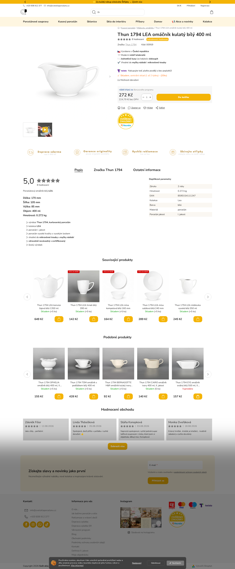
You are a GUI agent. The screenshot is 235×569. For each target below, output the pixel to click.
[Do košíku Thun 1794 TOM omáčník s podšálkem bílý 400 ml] (93, 396)
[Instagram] (33, 524)
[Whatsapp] (40, 524)
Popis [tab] (78, 170)
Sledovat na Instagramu (143, 532)
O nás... (75, 509)
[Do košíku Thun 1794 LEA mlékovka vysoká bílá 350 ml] (197, 319)
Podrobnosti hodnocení (157, 39)
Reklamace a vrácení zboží (84, 517)
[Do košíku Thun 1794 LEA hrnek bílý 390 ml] (93, 319)
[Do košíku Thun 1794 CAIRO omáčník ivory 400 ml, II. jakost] (163, 396)
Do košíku (183, 97)
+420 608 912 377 (34, 5)
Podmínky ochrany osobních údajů (88, 542)
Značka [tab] (108, 170)
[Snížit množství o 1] (143, 97)
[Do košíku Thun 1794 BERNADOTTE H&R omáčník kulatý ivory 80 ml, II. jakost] (128, 396)
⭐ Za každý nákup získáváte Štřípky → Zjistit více (117, 1)
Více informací (77, 565)
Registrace (205, 5)
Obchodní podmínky (81, 538)
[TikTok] (47, 524)
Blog (74, 534)
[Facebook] (26, 524)
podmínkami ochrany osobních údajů (190, 472)
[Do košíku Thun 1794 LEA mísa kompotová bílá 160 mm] (128, 319)
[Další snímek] (110, 76)
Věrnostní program (81, 530)
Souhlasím (176, 563)
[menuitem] (35, 21)
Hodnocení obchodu (117, 409)
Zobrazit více (118, 446)
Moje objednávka (80, 554)
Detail (197, 396)
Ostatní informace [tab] (147, 170)
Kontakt (75, 546)
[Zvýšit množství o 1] (150, 97)
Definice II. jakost (80, 550)
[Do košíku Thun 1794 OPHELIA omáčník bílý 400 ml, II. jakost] (59, 396)
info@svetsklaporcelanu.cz (58, 5)
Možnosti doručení (129, 80)
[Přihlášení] (201, 12)
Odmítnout (155, 563)
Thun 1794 (131, 44)
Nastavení (136, 563)
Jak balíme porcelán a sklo (84, 513)
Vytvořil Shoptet (204, 565)
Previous (27, 296)
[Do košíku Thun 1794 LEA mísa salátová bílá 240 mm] (163, 319)
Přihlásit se (158, 480)
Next (208, 296)
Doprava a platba (80, 521)
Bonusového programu (143, 89)
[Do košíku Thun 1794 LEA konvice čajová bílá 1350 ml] (59, 319)
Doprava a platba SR (82, 525)
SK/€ (179, 5)
